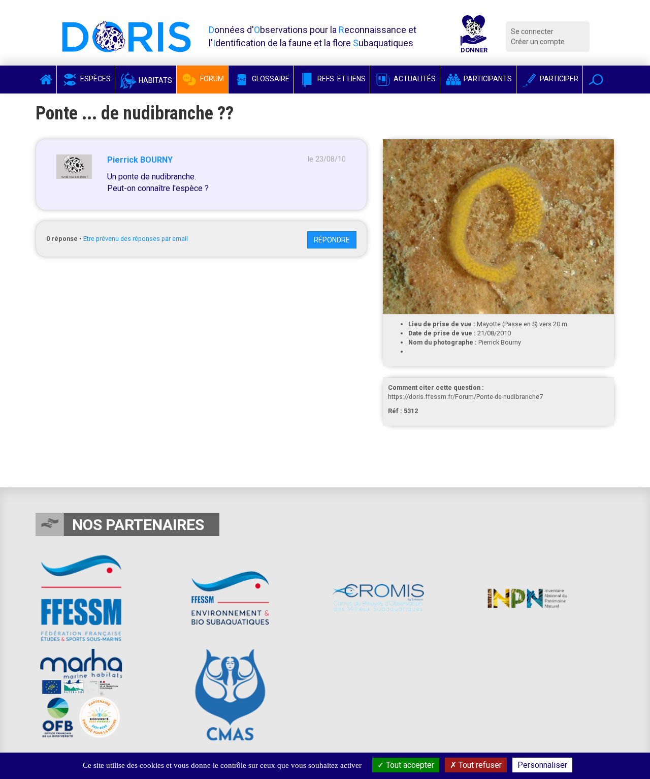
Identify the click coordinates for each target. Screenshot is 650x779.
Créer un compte (538, 42)
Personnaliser (542, 765)
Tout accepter (409, 765)
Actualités (414, 79)
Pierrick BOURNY (140, 160)
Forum (211, 79)
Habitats (154, 80)
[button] (596, 80)
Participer (558, 79)
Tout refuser (479, 765)
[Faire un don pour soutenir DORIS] (474, 36)
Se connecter (532, 31)
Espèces (95, 79)
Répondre (332, 240)
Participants (487, 79)
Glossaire (269, 79)
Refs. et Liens (341, 79)
